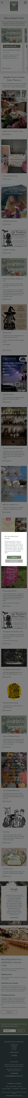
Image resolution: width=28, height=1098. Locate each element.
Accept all (14, 557)
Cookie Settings (14, 561)
